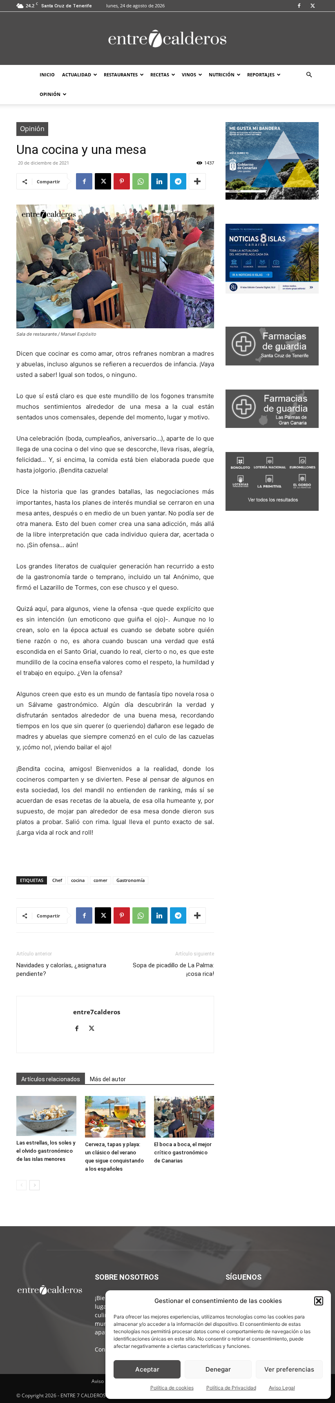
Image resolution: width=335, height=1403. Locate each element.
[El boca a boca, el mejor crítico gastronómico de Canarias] (184, 1116)
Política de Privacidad (231, 1388)
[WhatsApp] (140, 181)
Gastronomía (130, 880)
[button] (319, 1301)
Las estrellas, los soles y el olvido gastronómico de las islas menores (45, 1151)
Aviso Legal (282, 1388)
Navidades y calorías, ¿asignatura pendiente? (61, 970)
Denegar (218, 1369)
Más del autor (108, 1079)
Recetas (159, 74)
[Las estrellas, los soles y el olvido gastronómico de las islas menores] (46, 1116)
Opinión (50, 94)
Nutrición (221, 74)
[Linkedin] (159, 181)
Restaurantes (121, 74)
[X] (312, 5)
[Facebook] (299, 5)
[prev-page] (21, 1185)
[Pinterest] (122, 181)
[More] (197, 181)
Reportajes (261, 74)
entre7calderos (96, 1012)
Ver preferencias (289, 1369)
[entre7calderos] (167, 39)
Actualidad (76, 74)
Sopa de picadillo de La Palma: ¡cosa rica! (173, 970)
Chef (57, 880)
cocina (78, 880)
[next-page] (34, 1185)
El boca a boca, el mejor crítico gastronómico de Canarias (183, 1152)
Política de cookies (172, 1388)
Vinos (189, 74)
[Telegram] (178, 181)
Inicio (47, 74)
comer (100, 880)
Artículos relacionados (50, 1079)
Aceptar (147, 1369)
